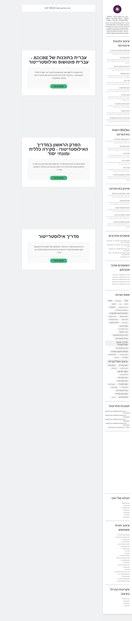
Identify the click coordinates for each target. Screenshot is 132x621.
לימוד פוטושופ (125, 74)
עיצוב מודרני (124, 387)
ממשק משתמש (112, 354)
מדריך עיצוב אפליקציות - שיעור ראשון (121, 279)
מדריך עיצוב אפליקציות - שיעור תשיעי (121, 277)
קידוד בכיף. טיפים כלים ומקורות (120, 118)
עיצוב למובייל (123, 384)
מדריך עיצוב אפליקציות (122, 343)
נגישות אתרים (126, 517)
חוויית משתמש (124, 316)
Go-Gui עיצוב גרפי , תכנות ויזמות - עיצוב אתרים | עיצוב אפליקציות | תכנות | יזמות (117, 19)
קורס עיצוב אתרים (122, 394)
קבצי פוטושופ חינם (122, 390)
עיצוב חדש (114, 368)
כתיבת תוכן (125, 322)
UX (120, 304)
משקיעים (125, 357)
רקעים (113, 397)
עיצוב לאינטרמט (124, 374)
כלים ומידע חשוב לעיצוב (122, 66)
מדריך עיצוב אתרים (122, 348)
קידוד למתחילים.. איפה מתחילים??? (116, 427)
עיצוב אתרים (125, 95)
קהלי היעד (126, 168)
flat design (118, 300)
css (126, 300)
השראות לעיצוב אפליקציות (119, 313)
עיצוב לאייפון (123, 371)
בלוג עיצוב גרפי (125, 58)
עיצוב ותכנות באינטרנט (122, 104)
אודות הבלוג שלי (126, 503)
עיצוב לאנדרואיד (123, 377)
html (110, 301)
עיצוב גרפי (111, 365)
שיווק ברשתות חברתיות (122, 215)
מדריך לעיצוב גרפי (122, 338)
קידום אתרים (123, 397)
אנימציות (112, 307)
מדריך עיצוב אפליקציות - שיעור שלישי (121, 281)
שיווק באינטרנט (125, 201)
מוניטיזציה (126, 153)
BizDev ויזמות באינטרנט (122, 139)
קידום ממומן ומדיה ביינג (124, 574)
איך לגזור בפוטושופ (123, 307)
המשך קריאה (59, 86)
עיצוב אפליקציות (124, 88)
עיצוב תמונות (125, 111)
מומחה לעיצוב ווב (124, 354)
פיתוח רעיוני (126, 161)
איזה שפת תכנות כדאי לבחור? (120, 51)
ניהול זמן (117, 357)
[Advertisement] (117, 462)
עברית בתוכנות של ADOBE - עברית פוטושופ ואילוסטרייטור (58, 32)
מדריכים (127, 81)
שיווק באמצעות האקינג (122, 208)
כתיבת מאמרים (113, 319)
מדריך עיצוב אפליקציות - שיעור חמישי (121, 284)
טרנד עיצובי (125, 319)
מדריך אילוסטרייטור (125, 257)
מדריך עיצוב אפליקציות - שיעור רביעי (121, 275)
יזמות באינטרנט (125, 146)
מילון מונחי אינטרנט (125, 555)
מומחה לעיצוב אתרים (119, 351)
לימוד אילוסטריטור (125, 546)
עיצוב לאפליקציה (122, 381)
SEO (126, 304)
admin (128, 427)
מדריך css (124, 326)
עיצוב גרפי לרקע (124, 368)
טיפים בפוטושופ (112, 316)
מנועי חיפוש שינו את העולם (121, 194)
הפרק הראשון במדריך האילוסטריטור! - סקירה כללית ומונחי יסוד (58, 119)
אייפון (114, 304)
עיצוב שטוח (114, 387)
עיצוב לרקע (112, 384)
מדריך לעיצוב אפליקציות (120, 335)
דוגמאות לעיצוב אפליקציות (122, 310)
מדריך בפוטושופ (123, 332)
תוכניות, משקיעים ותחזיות (121, 175)
